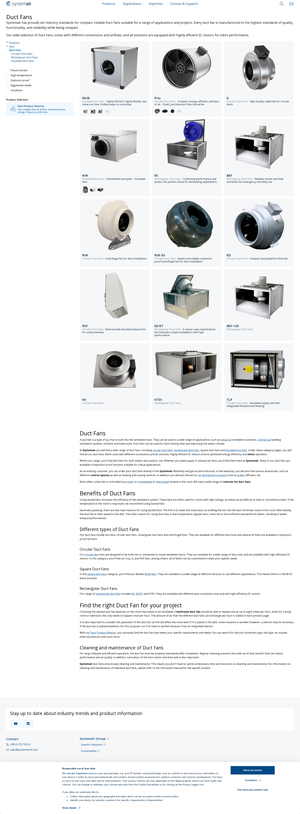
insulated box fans (236, 450)
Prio (128, 558)
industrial (226, 439)
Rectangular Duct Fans (24, 57)
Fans (12, 46)
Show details (69, 808)
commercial (264, 439)
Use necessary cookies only (252, 789)
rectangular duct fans (186, 450)
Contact (12, 739)
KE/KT (139, 593)
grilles (240, 475)
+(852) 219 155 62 (20, 744)
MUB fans (150, 574)
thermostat (162, 481)
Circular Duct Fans (21, 53)
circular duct (92, 554)
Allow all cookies (252, 770)
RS (133, 593)
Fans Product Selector (103, 632)
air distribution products (212, 475)
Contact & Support (184, 4)
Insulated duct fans (22, 61)
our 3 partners (79, 773)
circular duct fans (163, 450)
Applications (132, 4)
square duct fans (97, 574)
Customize (251, 780)
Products (108, 4)
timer (130, 481)
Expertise (156, 4)
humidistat (145, 481)
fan (107, 439)
